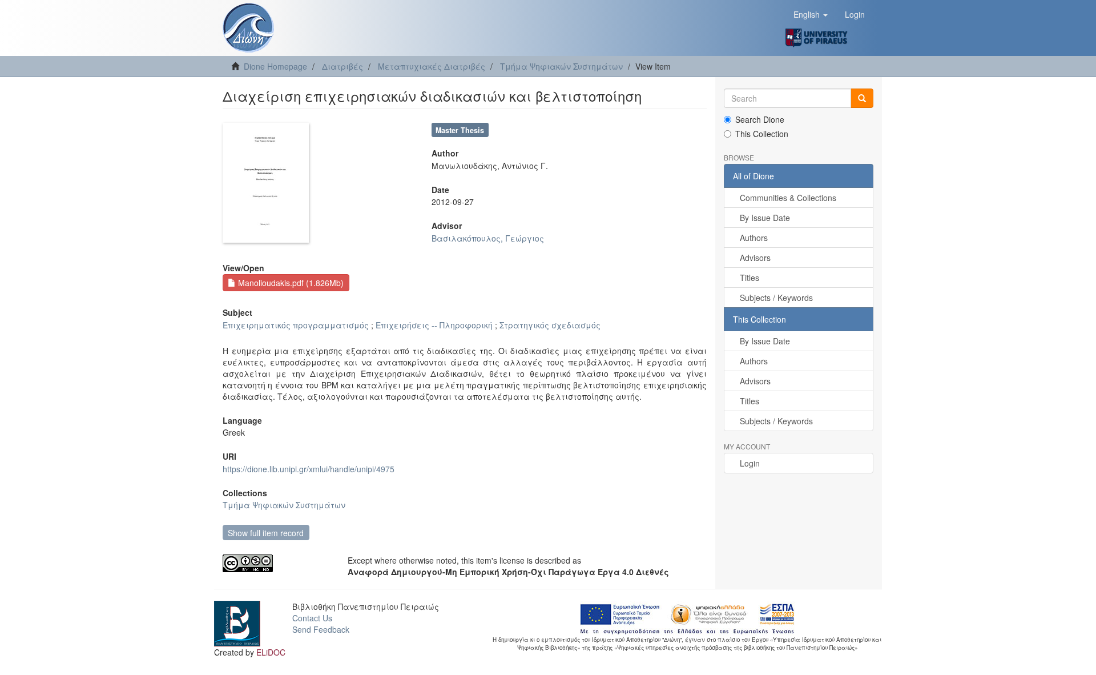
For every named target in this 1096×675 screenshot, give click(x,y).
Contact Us (312, 618)
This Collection (761, 133)
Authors (754, 237)
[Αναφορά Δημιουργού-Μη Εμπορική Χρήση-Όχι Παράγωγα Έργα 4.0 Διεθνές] (277, 563)
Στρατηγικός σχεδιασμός (550, 325)
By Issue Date (765, 217)
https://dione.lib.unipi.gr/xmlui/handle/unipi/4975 (308, 469)
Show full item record (266, 533)
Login (750, 463)
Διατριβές (342, 66)
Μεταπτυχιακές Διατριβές (431, 66)
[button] (810, 14)
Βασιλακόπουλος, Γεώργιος (488, 238)
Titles (749, 277)
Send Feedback (320, 629)
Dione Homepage (275, 66)
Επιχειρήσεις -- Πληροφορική (434, 325)
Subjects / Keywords (776, 297)
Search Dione (759, 119)
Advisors (755, 257)
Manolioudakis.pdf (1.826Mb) (290, 282)
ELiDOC (270, 652)
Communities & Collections (788, 197)
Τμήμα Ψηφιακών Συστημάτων (561, 66)
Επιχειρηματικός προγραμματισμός (296, 325)
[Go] (862, 98)
